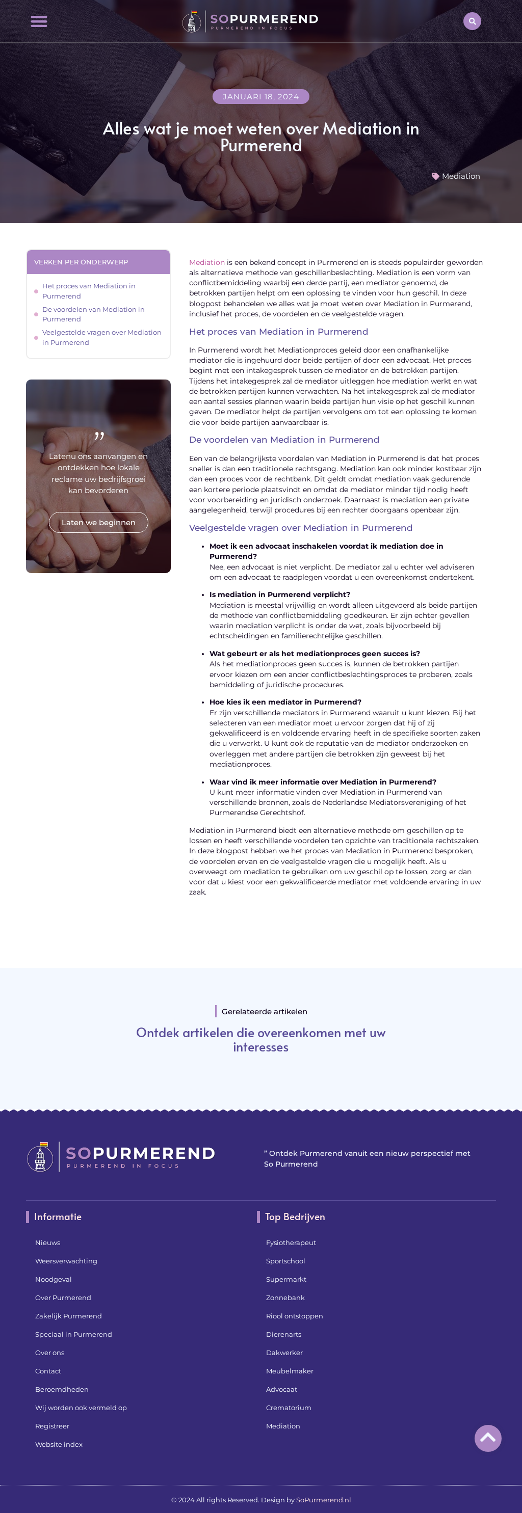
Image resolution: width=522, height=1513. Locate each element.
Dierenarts (283, 1334)
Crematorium (288, 1407)
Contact (48, 1371)
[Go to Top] (488, 1437)
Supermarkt (286, 1279)
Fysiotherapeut (291, 1242)
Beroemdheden (62, 1389)
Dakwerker (284, 1352)
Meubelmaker (290, 1371)
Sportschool (285, 1261)
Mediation (461, 176)
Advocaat (281, 1389)
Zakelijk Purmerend (68, 1316)
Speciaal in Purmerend (73, 1334)
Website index (59, 1444)
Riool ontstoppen (294, 1316)
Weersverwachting (66, 1261)
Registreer (52, 1426)
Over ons (49, 1352)
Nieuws (47, 1242)
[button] (38, 21)
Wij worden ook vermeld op (81, 1407)
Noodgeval (53, 1279)
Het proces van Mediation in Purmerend (89, 291)
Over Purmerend (63, 1297)
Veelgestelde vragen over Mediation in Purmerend (102, 337)
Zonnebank (285, 1297)
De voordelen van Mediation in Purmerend (93, 314)
